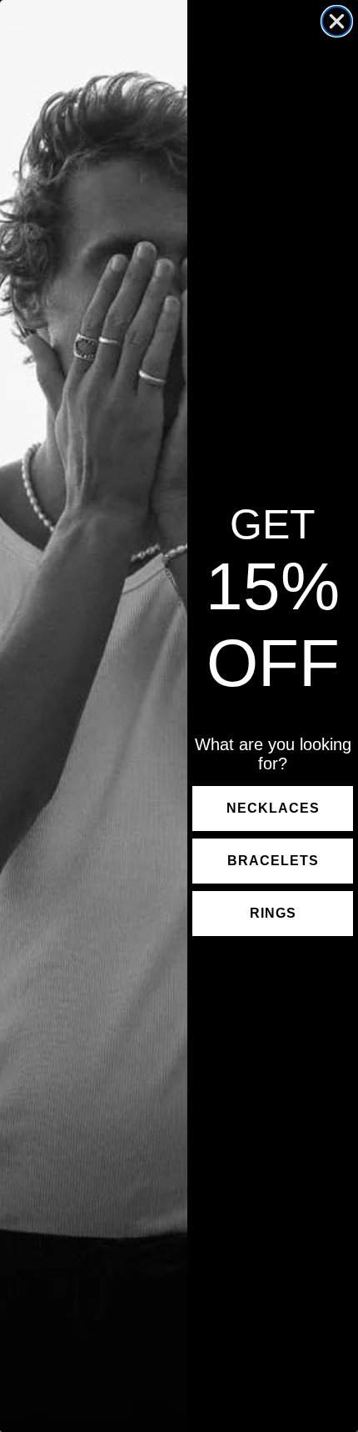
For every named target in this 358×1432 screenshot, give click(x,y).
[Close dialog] (336, 21)
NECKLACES (273, 808)
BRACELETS (273, 861)
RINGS (273, 913)
